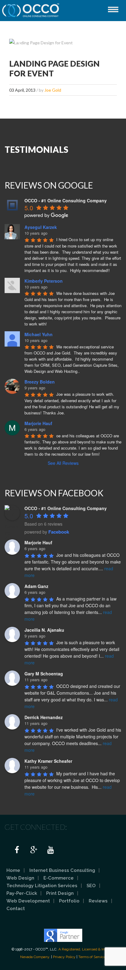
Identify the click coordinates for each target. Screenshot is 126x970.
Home (13, 870)
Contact (15, 908)
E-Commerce (58, 878)
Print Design (60, 893)
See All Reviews (63, 463)
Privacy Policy (64, 957)
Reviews (98, 901)
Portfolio (69, 901)
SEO (91, 885)
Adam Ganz (36, 586)
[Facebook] (17, 850)
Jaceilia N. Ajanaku (44, 630)
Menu (113, 9)
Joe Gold (52, 90)
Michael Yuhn (38, 334)
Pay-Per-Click (21, 893)
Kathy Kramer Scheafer (48, 761)
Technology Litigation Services (41, 885)
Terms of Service (92, 957)
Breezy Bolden (39, 382)
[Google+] (33, 850)
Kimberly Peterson (43, 281)
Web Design (20, 878)
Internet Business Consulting (62, 870)
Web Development (28, 901)
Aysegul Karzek (40, 227)
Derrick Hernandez (43, 717)
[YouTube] (50, 850)
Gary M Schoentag (43, 674)
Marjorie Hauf (38, 423)
